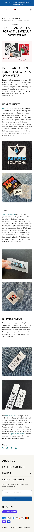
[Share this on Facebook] (7, 448)
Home (4, 18)
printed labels (10, 416)
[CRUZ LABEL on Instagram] (13, 507)
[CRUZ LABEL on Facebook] (8, 507)
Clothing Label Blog (14, 18)
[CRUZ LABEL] (17, 9)
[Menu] (3, 9)
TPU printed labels (8, 214)
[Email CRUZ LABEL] (4, 507)
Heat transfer (7, 108)
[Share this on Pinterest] (11, 448)
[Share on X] (3, 448)
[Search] (7, 9)
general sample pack (18, 434)
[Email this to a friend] (16, 448)
